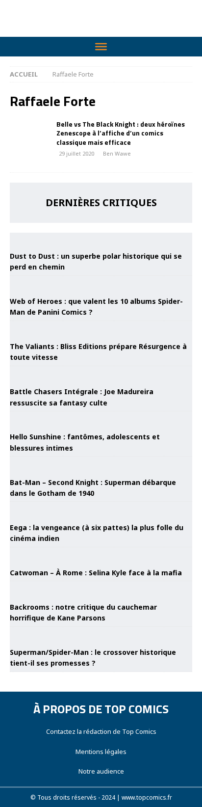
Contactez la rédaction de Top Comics (101, 731)
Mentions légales (101, 751)
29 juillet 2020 (76, 153)
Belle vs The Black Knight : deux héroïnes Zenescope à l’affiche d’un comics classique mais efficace (120, 133)
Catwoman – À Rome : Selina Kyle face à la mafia (96, 572)
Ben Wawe (117, 153)
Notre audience (101, 771)
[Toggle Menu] (101, 46)
